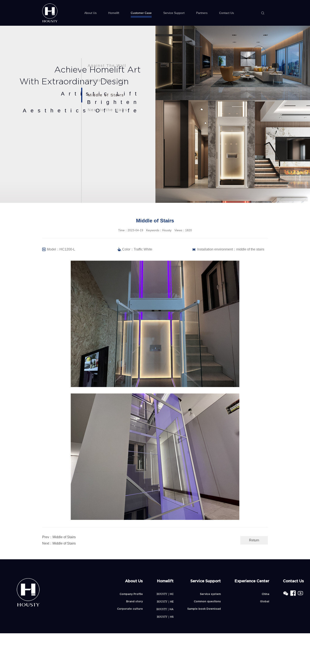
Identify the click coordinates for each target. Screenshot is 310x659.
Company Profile (131, 594)
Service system (210, 594)
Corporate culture (130, 608)
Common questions (207, 601)
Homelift (113, 13)
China (265, 594)
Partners (202, 13)
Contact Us (226, 13)
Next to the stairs (108, 110)
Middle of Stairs (106, 95)
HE (165, 601)
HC (165, 594)
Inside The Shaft (106, 80)
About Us (90, 13)
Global (264, 601)
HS (165, 616)
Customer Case (141, 13)
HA (165, 609)
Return (254, 540)
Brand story (134, 601)
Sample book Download (204, 608)
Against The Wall (107, 65)
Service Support (174, 13)
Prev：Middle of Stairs (59, 537)
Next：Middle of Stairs (59, 543)
